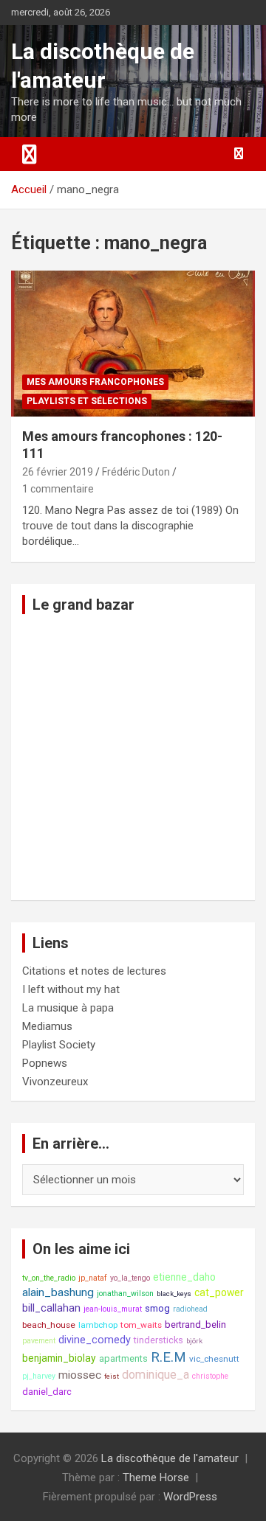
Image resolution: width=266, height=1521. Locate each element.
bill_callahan (51, 1308)
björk (194, 1341)
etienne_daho (184, 1277)
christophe (210, 1376)
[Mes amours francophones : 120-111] (133, 343)
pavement (38, 1341)
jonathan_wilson (125, 1293)
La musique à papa (68, 1007)
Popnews (44, 1063)
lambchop (97, 1325)
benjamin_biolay (59, 1358)
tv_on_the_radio (48, 1278)
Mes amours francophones (95, 382)
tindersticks (158, 1340)
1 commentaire (58, 489)
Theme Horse (156, 1477)
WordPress (190, 1496)
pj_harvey (38, 1376)
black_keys (174, 1293)
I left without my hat (71, 989)
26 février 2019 (57, 472)
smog (157, 1308)
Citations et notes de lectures (94, 971)
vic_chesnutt (214, 1359)
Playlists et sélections (87, 401)
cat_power (219, 1292)
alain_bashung (58, 1292)
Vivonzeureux (55, 1081)
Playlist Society (58, 1044)
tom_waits (141, 1325)
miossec (79, 1375)
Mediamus (47, 1026)
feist (111, 1376)
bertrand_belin (195, 1324)
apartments (123, 1358)
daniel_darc (47, 1391)
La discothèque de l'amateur (170, 1458)
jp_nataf (92, 1278)
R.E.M (168, 1357)
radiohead (190, 1309)
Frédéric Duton (136, 472)
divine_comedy (94, 1340)
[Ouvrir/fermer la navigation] (29, 154)
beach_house (48, 1325)
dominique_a (155, 1375)
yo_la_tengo (130, 1278)
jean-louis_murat (112, 1309)
